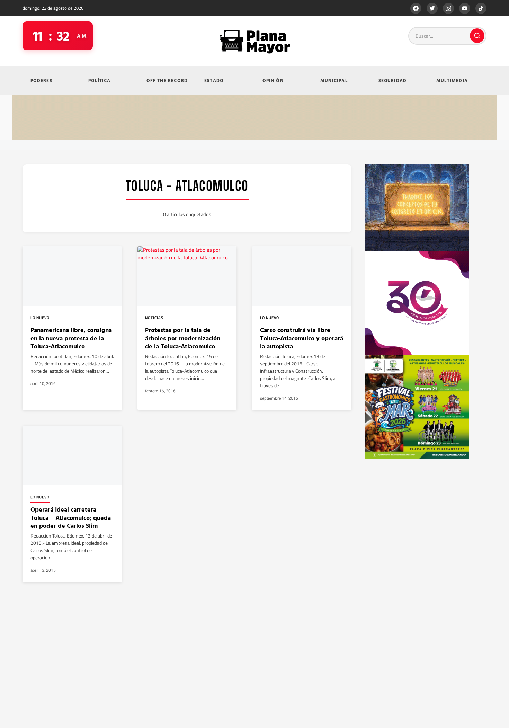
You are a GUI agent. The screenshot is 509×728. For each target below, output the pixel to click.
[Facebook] (415, 8)
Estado (214, 80)
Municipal (334, 80)
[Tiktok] (480, 8)
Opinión (273, 80)
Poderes (41, 80)
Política (99, 80)
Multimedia (452, 80)
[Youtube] (464, 8)
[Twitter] (432, 8)
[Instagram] (448, 8)
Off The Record (167, 80)
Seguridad (392, 80)
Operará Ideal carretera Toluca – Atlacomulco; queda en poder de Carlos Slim (70, 517)
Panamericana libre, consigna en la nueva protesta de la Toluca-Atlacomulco (71, 338)
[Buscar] (477, 35)
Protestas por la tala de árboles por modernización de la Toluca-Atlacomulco (182, 338)
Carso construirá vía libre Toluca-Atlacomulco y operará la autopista (301, 338)
